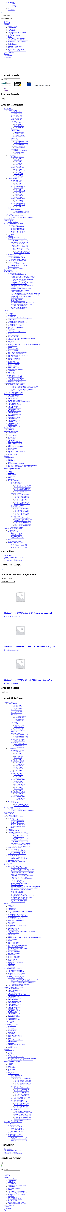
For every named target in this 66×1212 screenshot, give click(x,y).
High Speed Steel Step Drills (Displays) (21, 285)
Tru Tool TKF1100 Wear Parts (22, 488)
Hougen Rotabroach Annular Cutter (17, 239)
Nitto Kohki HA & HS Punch (16, 378)
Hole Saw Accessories (17, 287)
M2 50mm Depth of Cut (17, 538)
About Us (6, 21)
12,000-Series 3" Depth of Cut (19, 245)
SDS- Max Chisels (13, 356)
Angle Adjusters (12, 432)
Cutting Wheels (12, 155)
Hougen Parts (11, 34)
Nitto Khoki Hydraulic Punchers (16, 38)
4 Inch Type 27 (18, 169)
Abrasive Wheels (12, 26)
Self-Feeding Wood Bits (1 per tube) (21, 296)
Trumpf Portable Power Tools (16, 49)
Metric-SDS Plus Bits (13, 335)
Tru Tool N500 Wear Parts (21, 501)
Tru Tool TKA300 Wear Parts (22, 485)
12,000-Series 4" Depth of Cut (19, 246)
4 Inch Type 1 (18, 161)
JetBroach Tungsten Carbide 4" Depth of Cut (23, 217)
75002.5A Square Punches (15, 400)
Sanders (10, 347)
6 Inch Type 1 (18, 166)
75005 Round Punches (14, 420)
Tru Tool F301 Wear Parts (21, 513)
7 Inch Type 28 (18, 200)
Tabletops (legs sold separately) (16, 451)
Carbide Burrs (11, 316)
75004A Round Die (13, 412)
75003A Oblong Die (13, 403)
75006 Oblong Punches (14, 423)
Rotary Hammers (12, 346)
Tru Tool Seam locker (17, 507)
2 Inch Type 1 (18, 158)
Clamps (10, 459)
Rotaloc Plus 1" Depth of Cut (19, 265)
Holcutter (10, 236)
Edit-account (14, 5)
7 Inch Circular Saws (16, 118)
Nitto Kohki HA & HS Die (15, 377)
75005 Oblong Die (13, 415)
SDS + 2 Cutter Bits (13, 349)
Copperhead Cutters (13, 225)
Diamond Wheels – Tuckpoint (16, 324)
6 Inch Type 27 (18, 174)
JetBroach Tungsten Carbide (15, 384)
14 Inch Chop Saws (16, 113)
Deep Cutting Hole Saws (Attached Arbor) (22, 277)
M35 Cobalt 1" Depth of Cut (19, 544)
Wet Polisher (11, 372)
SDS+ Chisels (11, 361)
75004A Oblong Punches (14, 411)
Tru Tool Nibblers (16, 493)
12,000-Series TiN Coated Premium (20, 250)
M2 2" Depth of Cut (16, 535)
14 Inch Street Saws (19, 147)
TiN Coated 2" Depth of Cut (22, 253)
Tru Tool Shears (15, 516)
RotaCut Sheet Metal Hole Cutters (17, 260)
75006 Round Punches (14, 426)
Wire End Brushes (19, 153)
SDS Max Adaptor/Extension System (18, 355)
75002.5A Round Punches (15, 397)
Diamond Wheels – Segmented (16, 321)
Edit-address (14, 6)
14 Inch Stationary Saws (21, 143)
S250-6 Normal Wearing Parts (22, 522)
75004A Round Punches (14, 414)
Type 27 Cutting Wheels (17, 167)
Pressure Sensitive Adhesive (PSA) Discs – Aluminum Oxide (24, 344)
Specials (6, 54)
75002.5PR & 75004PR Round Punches (19, 401)
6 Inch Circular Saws (16, 116)
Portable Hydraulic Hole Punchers (17, 41)
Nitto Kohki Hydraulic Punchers (13, 375)
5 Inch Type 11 (18, 183)
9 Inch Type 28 (18, 202)
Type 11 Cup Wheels (16, 180)
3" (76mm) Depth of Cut (17, 229)
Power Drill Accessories (14, 273)
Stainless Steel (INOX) (14, 367)
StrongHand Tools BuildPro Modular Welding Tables (22, 465)
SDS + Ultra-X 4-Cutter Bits (15, 353)
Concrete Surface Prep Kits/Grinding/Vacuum (20, 318)
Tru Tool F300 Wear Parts (21, 511)
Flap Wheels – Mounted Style (16, 327)
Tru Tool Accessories (13, 480)
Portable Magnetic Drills (14, 254)
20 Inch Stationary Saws (21, 144)
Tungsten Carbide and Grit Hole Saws (21, 304)
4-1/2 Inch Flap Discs (20, 123)
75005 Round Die (12, 418)
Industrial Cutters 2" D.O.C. (18, 257)
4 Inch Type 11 (18, 181)
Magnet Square (12, 460)
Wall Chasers (11, 370)
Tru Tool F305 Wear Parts (21, 514)
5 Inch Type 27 (18, 172)
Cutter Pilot (11, 234)
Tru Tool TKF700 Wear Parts (22, 491)
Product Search (5, 1168)
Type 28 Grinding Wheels (18, 198)
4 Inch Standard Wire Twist (21, 211)
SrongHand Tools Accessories (16, 463)
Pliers (9, 462)
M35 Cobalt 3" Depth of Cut (19, 547)
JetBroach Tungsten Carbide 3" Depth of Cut (23, 389)
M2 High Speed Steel (13, 531)
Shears (9, 477)
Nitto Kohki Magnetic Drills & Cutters (14, 383)
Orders (13, 3)
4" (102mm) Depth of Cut (18, 231)
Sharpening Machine (13, 267)
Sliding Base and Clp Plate (15, 442)
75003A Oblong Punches (14, 404)
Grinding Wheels (12, 178)
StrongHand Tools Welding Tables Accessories (20, 466)
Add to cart (16, 616)
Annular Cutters (12, 27)
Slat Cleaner (11, 479)
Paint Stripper (11, 341)
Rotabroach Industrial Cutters (15, 256)
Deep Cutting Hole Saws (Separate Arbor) (22, 279)
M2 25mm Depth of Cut (17, 536)
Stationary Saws (15, 140)
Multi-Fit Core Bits (13, 336)
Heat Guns (10, 330)
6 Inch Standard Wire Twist (21, 212)
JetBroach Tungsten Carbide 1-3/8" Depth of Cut (24, 386)
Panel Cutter (11, 473)
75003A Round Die (13, 406)
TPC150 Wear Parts (16, 482)
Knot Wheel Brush (16, 209)
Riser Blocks (11, 440)
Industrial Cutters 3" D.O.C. (18, 259)
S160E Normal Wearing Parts (22, 521)
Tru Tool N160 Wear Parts (21, 496)
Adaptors (10, 313)
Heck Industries (12, 30)
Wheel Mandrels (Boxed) (18, 308)
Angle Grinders (12, 315)
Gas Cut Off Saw (15, 130)
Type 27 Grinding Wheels (18, 186)
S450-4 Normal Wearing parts (22, 525)
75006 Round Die (12, 425)
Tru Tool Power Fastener (17, 505)
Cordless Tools (12, 319)
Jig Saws (10, 333)
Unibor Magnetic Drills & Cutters (17, 51)
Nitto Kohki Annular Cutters (15, 215)
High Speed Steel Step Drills (19, 284)
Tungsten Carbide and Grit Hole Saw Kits (22, 302)
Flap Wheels (14, 129)
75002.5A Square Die (13, 398)
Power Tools (11, 43)
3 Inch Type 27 (18, 188)
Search (2, 79)
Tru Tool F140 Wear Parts (21, 510)
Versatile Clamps (12, 454)
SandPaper (14, 138)
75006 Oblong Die (13, 422)
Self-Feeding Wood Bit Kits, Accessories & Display (25, 294)
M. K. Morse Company (10, 271)
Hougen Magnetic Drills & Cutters (17, 32)
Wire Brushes (14, 149)
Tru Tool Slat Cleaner (17, 527)
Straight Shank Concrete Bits (15, 369)
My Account (11, 2)
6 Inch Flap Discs (19, 124)
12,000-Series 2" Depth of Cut (19, 242)
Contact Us (7, 23)
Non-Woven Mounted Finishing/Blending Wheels (21, 338)
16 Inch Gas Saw (19, 135)
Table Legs (11, 449)
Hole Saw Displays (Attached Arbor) (21, 288)
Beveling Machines (13, 222)
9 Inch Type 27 (18, 177)
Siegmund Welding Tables (15, 46)
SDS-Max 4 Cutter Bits (14, 360)
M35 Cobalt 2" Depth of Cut (19, 545)
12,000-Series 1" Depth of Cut (19, 240)
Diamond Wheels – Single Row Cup (18, 322)
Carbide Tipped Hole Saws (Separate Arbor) (23, 276)
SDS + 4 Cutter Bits (13, 350)
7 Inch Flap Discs (19, 126)
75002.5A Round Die (13, 395)
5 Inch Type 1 (18, 164)
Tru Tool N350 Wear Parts (21, 499)
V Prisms (10, 452)
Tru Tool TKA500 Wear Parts (22, 487)
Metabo (10, 37)
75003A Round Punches (14, 408)
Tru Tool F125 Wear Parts (21, 508)
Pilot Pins (10, 539)
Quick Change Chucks (17, 291)
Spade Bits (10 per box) (17, 299)
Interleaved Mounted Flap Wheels (17, 332)
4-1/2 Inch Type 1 (19, 163)
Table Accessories (12, 448)
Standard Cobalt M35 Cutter (15, 542)
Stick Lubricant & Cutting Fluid (16, 268)
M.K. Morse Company (14, 35)
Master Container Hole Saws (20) (20, 290)
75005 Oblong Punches (14, 417)
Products (6, 24)
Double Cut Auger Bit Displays (19, 281)
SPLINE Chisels (12, 366)
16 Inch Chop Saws (16, 115)
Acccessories (11, 530)
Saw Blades (11, 429)
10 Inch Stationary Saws (21, 141)
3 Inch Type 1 (18, 160)
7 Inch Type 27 (18, 175)
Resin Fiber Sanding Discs (18, 136)
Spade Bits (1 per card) (17, 298)
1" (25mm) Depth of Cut (17, 226)
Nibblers (10, 471)
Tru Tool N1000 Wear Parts (21, 494)
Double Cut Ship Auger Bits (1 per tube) (22, 282)
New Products (8, 55)
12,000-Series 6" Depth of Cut (19, 248)
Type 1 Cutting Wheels (17, 157)
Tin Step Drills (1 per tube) (18, 301)
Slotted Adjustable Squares (15, 443)
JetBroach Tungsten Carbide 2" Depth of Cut (23, 387)
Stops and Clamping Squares (15, 446)
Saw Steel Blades (12, 44)
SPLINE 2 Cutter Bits (14, 363)
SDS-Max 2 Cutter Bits (14, 358)
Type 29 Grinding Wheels (18, 203)
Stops (9, 445)
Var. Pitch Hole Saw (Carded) (19, 307)
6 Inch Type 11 (18, 184)
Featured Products (9, 52)
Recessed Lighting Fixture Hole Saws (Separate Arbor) (26, 293)
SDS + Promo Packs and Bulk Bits (17, 352)
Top (5, 88)
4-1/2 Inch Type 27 (19, 171)
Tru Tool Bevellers (16, 483)
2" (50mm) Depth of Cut (17, 228)
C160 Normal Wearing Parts (22, 518)
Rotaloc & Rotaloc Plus (14, 262)
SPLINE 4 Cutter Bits (14, 364)
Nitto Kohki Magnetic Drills (15, 392)
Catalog (6, 90)
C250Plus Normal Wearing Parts (23, 519)
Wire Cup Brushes (19, 152)
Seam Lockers (11, 476)
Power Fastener (12, 474)
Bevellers (10, 470)
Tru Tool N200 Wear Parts (21, 497)
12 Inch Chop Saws (16, 112)
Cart (9, 8)
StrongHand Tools (13, 47)
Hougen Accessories (13, 237)
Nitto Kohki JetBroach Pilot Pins (20, 391)
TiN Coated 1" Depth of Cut (22, 251)
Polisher (10, 342)
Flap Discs (14, 121)
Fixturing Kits (11, 439)
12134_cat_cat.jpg (19, 243)
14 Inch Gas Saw (19, 133)
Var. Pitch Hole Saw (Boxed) (19, 305)
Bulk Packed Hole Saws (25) (19, 274)
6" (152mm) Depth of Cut (18, 233)
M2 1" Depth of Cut (16, 533)
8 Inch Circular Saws (16, 119)
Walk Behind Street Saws (18, 146)
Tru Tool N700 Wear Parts (21, 502)
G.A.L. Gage (11, 29)
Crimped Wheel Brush (20, 150)
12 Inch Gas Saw (19, 132)
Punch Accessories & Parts (15, 381)
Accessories (11, 312)
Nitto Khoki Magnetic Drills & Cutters (18, 40)
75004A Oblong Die (13, 409)
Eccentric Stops (12, 437)
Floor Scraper (11, 329)
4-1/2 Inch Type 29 (19, 205)
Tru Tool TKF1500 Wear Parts (22, 490)
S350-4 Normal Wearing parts (22, 524)
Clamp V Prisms (12, 435)
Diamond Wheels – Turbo (15, 325)
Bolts (9, 434)
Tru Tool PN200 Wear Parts (22, 504)
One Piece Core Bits (13, 339)
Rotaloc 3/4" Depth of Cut (18, 263)
